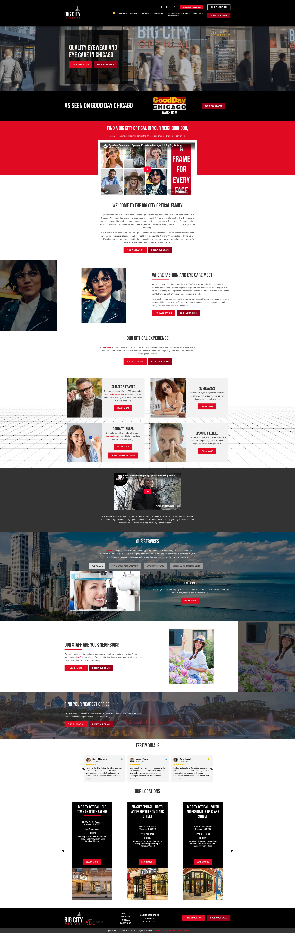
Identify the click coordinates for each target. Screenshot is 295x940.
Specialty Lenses (155, 566)
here (173, 523)
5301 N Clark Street (203, 826)
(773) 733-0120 (147, 834)
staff (79, 657)
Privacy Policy (184, 930)
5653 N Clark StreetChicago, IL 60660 (147, 827)
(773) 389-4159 (92, 829)
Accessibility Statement (165, 930)
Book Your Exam (219, 16)
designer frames (116, 394)
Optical (145, 13)
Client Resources (149, 915)
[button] (212, 769)
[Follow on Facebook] (161, 7)
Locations (158, 13)
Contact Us (149, 921)
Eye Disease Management (124, 566)
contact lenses (112, 436)
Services (133, 13)
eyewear (107, 347)
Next (231, 851)
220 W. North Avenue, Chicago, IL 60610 (92, 823)
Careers (149, 918)
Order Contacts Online (123, 455)
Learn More (123, 408)
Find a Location (219, 7)
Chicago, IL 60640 (203, 829)
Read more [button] (89, 779)
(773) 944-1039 (203, 834)
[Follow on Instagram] (174, 7)
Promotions (122, 13)
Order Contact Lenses (192, 7)
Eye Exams (97, 566)
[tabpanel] (92, 851)
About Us (197, 13)
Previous (63, 851)
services (111, 550)
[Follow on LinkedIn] (167, 7)
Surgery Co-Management (186, 566)
